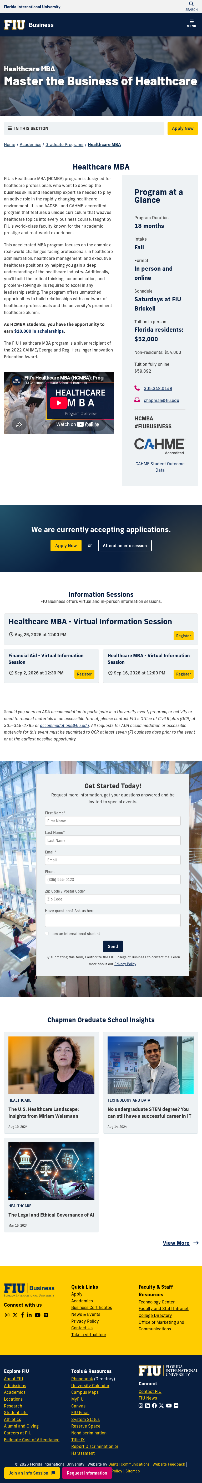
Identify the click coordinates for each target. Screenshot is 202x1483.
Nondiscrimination (89, 1432)
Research (13, 1406)
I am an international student (75, 933)
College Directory (155, 1315)
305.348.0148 (158, 388)
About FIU (13, 1378)
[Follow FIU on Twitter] (162, 1405)
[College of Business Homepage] (29, 25)
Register (183, 635)
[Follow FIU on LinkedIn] (148, 1405)
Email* (50, 852)
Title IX (78, 1439)
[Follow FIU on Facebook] (155, 1405)
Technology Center (157, 1301)
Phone (50, 871)
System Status (85, 1419)
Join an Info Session (29, 1473)
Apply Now (183, 128)
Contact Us (82, 1327)
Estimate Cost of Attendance (31, 1439)
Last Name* (55, 832)
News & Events (85, 1314)
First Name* (55, 813)
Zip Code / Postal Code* (65, 891)
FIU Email (80, 1412)
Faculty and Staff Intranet (164, 1308)
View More (176, 1243)
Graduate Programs (64, 144)
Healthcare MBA (104, 144)
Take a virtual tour (88, 1334)
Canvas (78, 1406)
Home (9, 144)
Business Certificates (91, 1307)
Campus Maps (85, 1392)
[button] (191, 24)
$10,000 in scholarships (39, 331)
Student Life (16, 1412)
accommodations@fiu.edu (64, 725)
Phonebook (82, 1378)
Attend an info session (125, 545)
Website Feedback (169, 1464)
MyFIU (77, 1399)
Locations (13, 1399)
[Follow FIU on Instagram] (142, 1405)
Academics (30, 144)
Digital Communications (128, 1464)
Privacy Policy (125, 964)
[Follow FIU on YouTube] (170, 1405)
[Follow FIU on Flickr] (177, 1405)
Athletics (12, 1419)
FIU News (148, 1398)
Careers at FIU (18, 1432)
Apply (77, 1294)
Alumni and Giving (21, 1426)
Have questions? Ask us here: (70, 910)
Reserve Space (85, 1426)
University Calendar (90, 1385)
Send (113, 946)
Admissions (15, 1385)
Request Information (87, 1473)
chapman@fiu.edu (161, 400)
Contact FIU (150, 1391)
